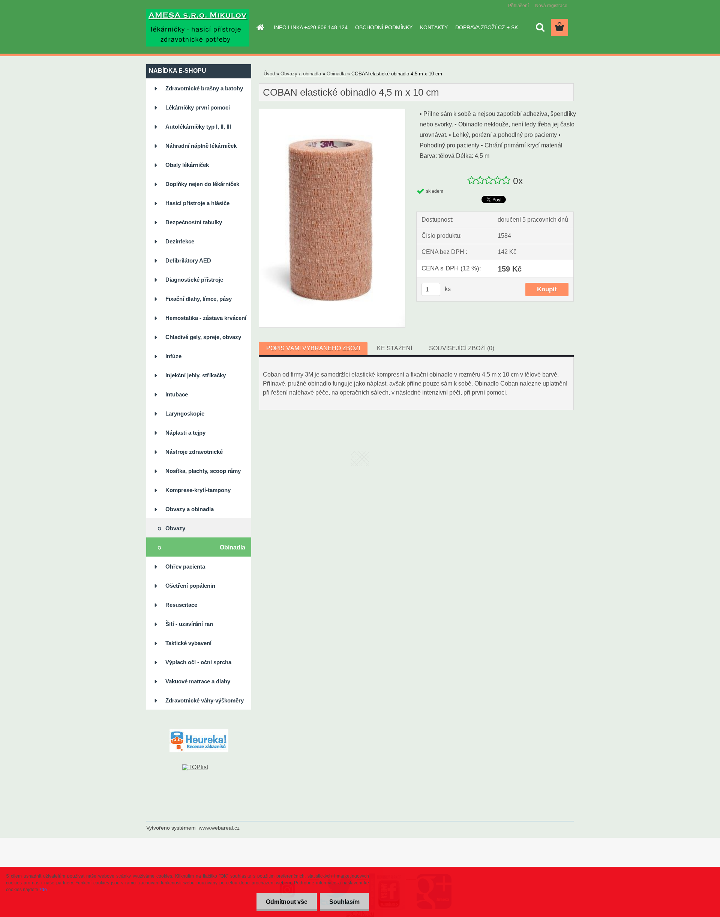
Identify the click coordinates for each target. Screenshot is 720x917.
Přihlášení (518, 5)
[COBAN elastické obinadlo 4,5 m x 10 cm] (332, 112)
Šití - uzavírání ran (189, 624)
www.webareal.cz (219, 828)
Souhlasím (344, 902)
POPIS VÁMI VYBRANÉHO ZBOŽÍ (313, 348)
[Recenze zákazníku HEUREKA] (199, 732)
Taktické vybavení (188, 643)
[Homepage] (259, 27)
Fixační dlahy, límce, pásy (198, 299)
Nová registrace (551, 5)
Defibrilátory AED (188, 260)
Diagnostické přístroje (194, 279)
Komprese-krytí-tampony (198, 490)
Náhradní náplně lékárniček (201, 146)
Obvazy (175, 528)
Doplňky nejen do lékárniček (202, 184)
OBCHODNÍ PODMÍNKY (383, 27)
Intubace (176, 394)
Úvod (269, 74)
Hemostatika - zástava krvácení (205, 318)
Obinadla (232, 547)
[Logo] (197, 28)
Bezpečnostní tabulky (193, 222)
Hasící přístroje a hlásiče (197, 203)
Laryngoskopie (184, 413)
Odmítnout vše (287, 902)
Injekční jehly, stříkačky (195, 375)
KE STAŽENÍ (394, 348)
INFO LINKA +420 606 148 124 (311, 27)
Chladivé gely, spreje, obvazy (203, 337)
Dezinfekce (179, 241)
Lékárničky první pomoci (197, 107)
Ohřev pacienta (185, 566)
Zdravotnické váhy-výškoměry (204, 700)
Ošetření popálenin (190, 585)
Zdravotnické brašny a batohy (204, 88)
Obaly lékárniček (187, 165)
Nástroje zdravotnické (194, 452)
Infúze (173, 356)
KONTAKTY (434, 27)
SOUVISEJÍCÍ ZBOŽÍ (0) (461, 348)
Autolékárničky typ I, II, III (198, 126)
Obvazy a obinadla (189, 509)
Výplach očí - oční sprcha (198, 662)
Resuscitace (181, 605)
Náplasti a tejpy (185, 432)
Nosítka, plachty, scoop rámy (203, 471)
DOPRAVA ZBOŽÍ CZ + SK (486, 27)
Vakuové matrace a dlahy (197, 681)
